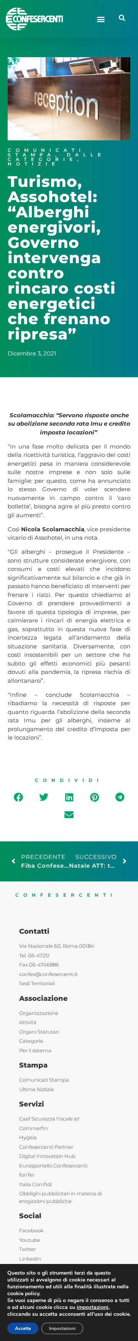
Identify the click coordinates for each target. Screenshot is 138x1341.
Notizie (33, 164)
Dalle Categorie (56, 157)
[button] (100, 19)
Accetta (23, 1328)
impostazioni (92, 1307)
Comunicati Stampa (46, 152)
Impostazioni (62, 1328)
